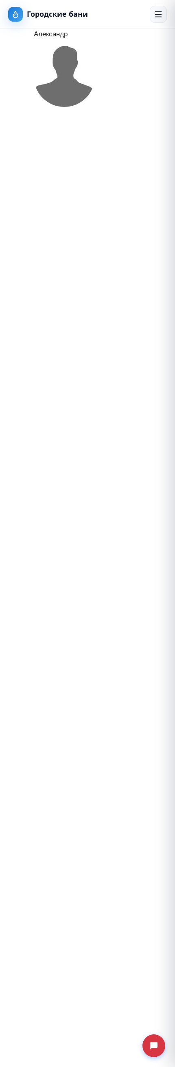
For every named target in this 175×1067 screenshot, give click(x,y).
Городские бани (57, 14)
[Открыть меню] (158, 14)
